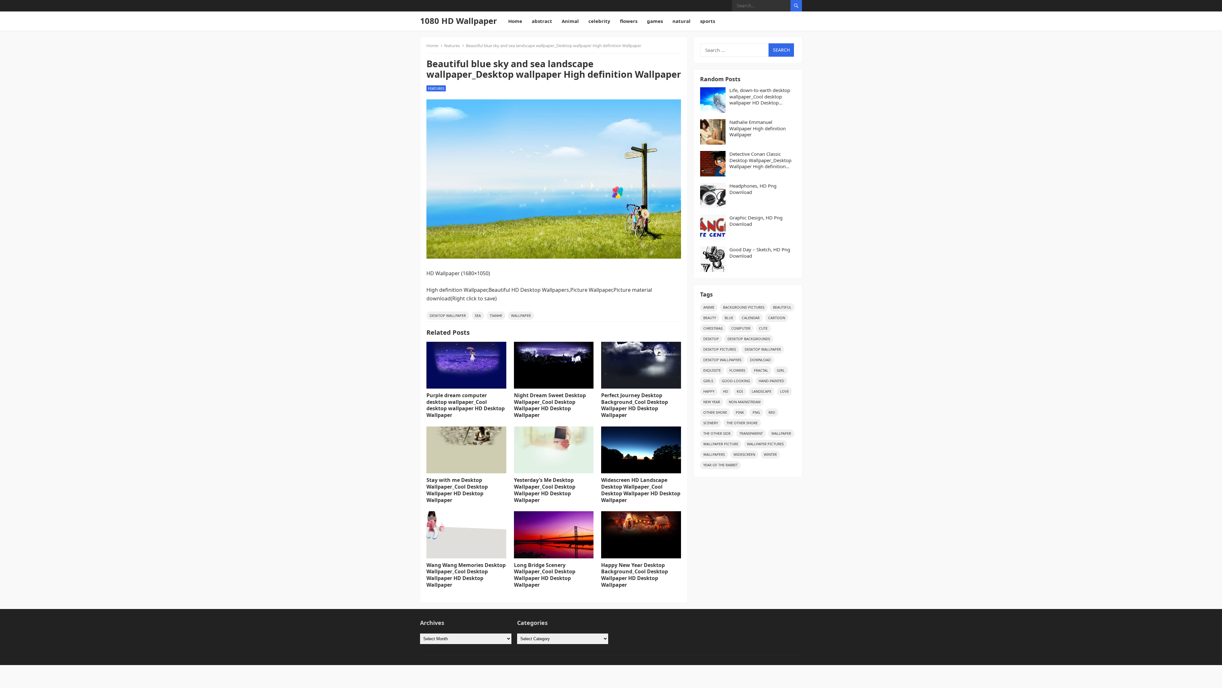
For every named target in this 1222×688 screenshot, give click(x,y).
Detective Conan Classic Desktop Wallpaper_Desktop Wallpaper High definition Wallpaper (760, 160)
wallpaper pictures (765, 443)
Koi (740, 391)
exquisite (712, 370)
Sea (478, 315)
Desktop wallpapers (722, 359)
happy (708, 391)
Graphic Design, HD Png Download (756, 221)
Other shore (715, 412)
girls (708, 380)
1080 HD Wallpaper (458, 20)
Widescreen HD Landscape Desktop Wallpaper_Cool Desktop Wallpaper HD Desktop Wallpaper (640, 490)
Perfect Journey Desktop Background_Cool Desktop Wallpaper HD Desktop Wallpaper (634, 405)
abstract (542, 21)
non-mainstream (745, 401)
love (784, 391)
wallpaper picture (720, 443)
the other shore (742, 422)
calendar (751, 317)
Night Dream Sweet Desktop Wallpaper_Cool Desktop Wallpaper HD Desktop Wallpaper (550, 405)
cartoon (776, 317)
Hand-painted (771, 380)
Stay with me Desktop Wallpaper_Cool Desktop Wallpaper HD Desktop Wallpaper (457, 490)
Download (760, 359)
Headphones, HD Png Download (752, 189)
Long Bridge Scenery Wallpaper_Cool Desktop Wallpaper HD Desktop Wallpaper (544, 575)
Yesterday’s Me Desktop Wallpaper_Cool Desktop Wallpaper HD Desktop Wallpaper (544, 490)
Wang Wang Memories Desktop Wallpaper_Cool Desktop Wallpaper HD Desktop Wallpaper (466, 575)
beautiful (782, 307)
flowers (628, 21)
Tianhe (496, 315)
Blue (729, 317)
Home (515, 21)
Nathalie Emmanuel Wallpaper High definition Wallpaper (757, 128)
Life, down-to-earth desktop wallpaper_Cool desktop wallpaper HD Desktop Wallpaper (759, 96)
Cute (763, 328)
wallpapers (714, 454)
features (452, 45)
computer (740, 328)
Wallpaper (521, 315)
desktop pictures (719, 349)
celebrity (599, 21)
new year (711, 401)
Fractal (761, 370)
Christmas (713, 328)
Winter (770, 454)
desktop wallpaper (448, 315)
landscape (761, 391)
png (756, 412)
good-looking (736, 380)
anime (708, 307)
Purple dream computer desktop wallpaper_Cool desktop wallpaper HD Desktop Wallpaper (465, 405)
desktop (711, 338)
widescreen (744, 454)
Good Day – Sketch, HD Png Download (759, 253)
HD (725, 391)
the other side (717, 433)
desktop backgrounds (748, 338)
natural (681, 21)
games (655, 21)
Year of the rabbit (720, 464)
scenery (710, 422)
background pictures (743, 307)
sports (707, 21)
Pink (740, 412)
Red (772, 412)
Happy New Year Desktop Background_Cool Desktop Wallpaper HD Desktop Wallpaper (634, 575)
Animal (570, 21)
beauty (709, 317)
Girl (781, 370)
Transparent (751, 433)
